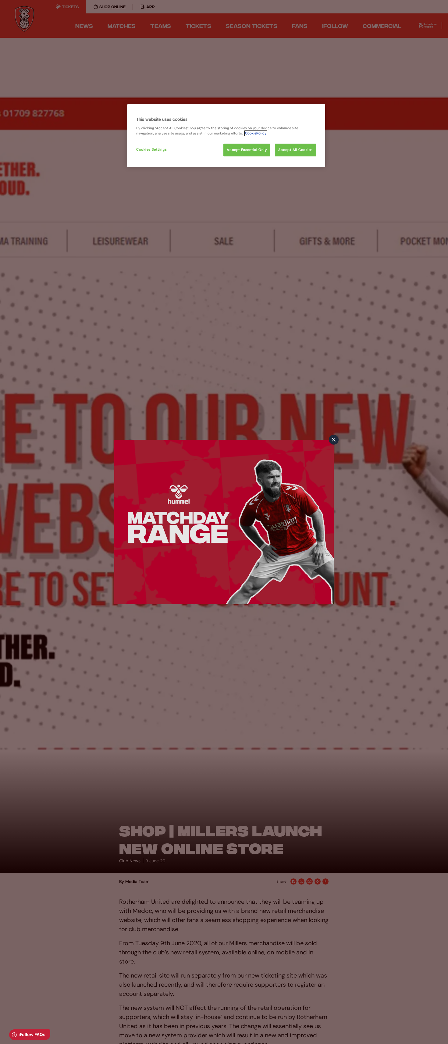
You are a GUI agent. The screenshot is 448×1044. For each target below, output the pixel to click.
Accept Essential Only (247, 150)
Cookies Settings (151, 149)
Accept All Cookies (295, 150)
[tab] (333, 439)
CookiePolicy (255, 133)
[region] (226, 135)
